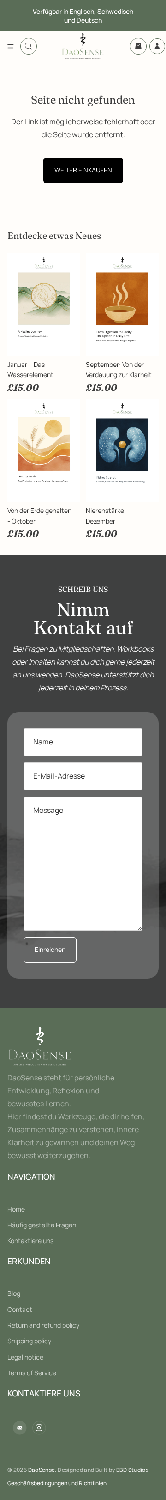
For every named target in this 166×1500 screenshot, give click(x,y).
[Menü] (10, 46)
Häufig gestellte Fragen (41, 1224)
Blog (13, 1293)
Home (16, 1208)
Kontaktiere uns (30, 1240)
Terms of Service (31, 1372)
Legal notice (25, 1357)
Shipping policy (29, 1340)
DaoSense (41, 1470)
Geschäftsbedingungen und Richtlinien (57, 1483)
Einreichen (50, 949)
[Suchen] (28, 46)
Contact (19, 1309)
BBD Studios (132, 1470)
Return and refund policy (43, 1325)
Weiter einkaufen (83, 169)
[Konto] (157, 46)
